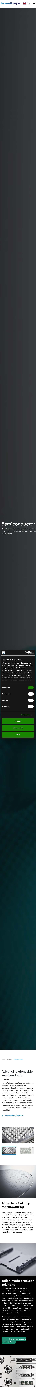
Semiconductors (18, 1059)
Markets (9, 1059)
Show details (25, 715)
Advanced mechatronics (14, 1116)
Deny (18, 734)
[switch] (31, 694)
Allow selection (18, 728)
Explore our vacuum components (14, 1340)
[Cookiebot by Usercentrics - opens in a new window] (25, 652)
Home (3, 1059)
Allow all (18, 721)
